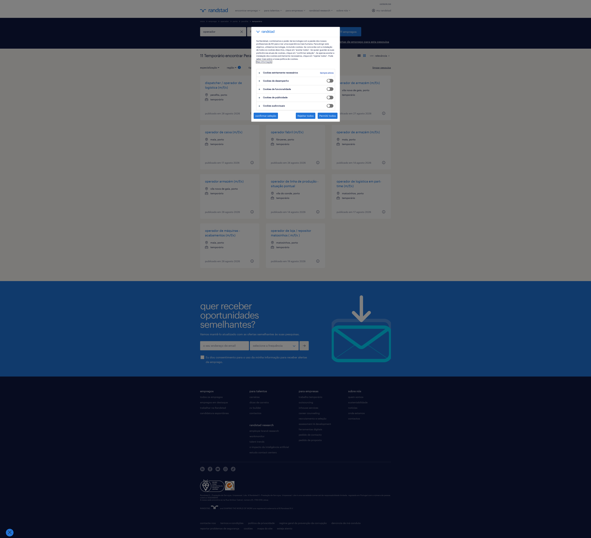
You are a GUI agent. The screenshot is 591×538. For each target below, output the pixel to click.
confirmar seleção (265, 115)
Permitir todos (327, 115)
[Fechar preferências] (10, 532)
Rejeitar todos (306, 115)
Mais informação (264, 62)
